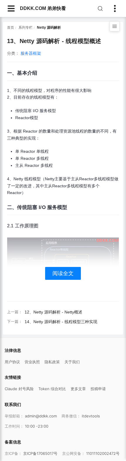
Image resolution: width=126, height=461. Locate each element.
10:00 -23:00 (36, 426)
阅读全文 (63, 273)
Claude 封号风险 (19, 388)
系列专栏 (25, 27)
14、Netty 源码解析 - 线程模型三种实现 (61, 321)
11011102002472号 (103, 453)
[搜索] (100, 8)
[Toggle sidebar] (114, 8)
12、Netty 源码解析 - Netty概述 (53, 312)
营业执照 (32, 361)
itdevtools (91, 416)
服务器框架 (31, 53)
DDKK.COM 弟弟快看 (43, 8)
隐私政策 (52, 361)
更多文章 (78, 388)
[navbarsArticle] (11, 8)
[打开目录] (115, 26)
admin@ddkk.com (41, 416)
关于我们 (72, 361)
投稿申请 (98, 388)
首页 (10, 27)
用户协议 (12, 361)
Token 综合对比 (52, 388)
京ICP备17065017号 (40, 453)
